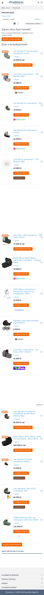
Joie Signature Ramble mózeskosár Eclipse (22, 461)
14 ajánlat (16, 419)
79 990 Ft (17, 110)
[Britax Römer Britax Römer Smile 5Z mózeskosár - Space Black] (7, 441)
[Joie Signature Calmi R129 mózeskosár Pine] (7, 493)
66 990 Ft (17, 139)
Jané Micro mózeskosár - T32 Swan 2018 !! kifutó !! (25, 351)
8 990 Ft (16, 330)
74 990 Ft (17, 468)
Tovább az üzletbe (21, 87)
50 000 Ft (17, 269)
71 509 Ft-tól (18, 244)
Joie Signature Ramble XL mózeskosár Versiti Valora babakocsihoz (24, 414)
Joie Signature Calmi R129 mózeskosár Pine (24, 490)
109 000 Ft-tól (19, 445)
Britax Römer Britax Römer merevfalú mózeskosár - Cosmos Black (27, 260)
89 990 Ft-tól (18, 423)
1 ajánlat (16, 79)
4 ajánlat (16, 442)
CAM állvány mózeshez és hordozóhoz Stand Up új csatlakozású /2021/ (24, 291)
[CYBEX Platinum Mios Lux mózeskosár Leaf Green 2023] (7, 522)
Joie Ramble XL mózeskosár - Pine (27, 103)
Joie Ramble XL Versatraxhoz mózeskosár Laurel (25, 52)
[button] (41, 2)
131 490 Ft (17, 527)
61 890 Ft (17, 359)
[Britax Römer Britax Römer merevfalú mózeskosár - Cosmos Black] (7, 262)
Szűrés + (37, 19)
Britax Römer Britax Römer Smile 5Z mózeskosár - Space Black (27, 438)
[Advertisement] (22, 208)
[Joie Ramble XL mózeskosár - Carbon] (7, 134)
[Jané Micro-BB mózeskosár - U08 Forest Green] (7, 239)
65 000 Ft (17, 83)
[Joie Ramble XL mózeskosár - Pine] (7, 107)
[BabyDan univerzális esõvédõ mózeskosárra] (7, 325)
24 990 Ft (17, 300)
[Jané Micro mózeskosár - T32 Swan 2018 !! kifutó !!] (7, 354)
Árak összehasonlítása (23, 65)
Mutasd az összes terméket (12, 39)
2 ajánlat (16, 57)
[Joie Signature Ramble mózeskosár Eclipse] (7, 464)
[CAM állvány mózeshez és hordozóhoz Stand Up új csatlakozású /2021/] (7, 294)
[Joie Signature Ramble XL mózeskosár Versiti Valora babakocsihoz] (7, 416)
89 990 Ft (17, 497)
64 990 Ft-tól (18, 60)
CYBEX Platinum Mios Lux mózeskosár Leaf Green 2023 (25, 519)
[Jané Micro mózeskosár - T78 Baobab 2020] (7, 78)
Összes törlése (6, 16)
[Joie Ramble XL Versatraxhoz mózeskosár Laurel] (7, 55)
